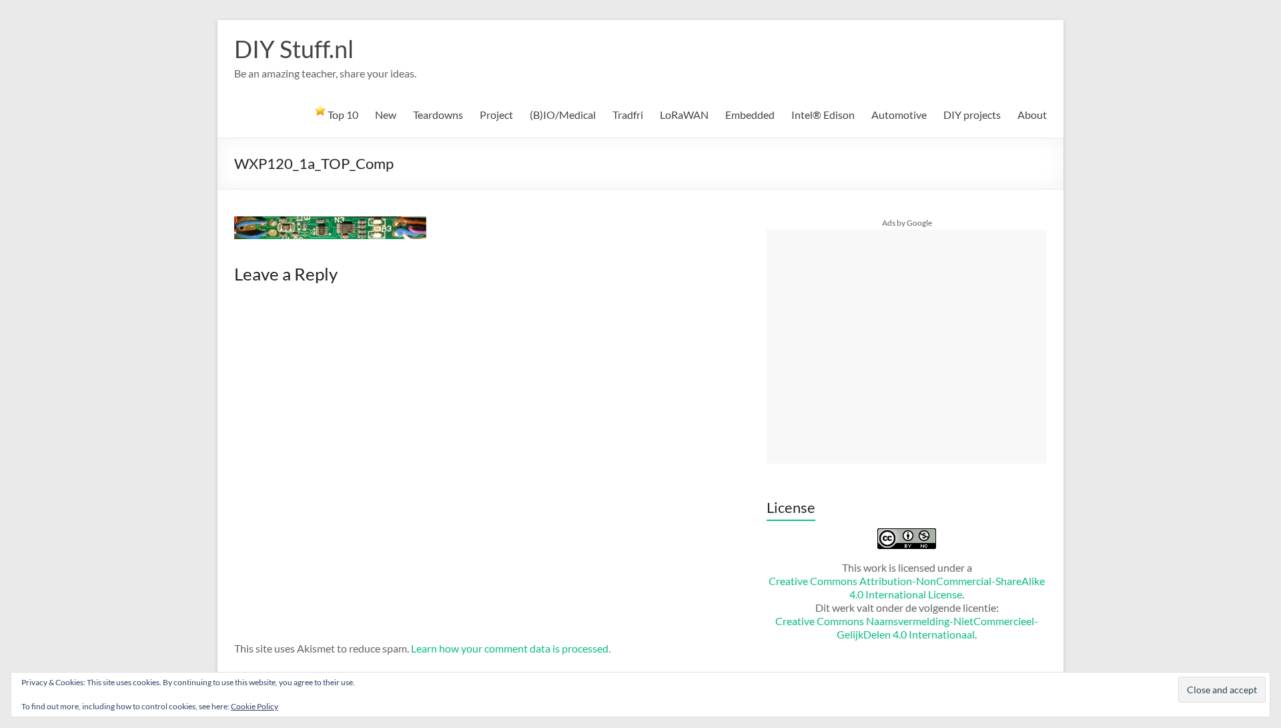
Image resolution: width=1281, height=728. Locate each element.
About (1032, 114)
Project (496, 114)
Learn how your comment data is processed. (510, 648)
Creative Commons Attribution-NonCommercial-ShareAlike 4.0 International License (907, 587)
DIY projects (972, 114)
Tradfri (627, 114)
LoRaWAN (684, 114)
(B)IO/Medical (563, 114)
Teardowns (438, 114)
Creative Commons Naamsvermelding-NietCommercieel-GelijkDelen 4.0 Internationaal (906, 627)
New (385, 114)
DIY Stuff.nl (294, 48)
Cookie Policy (254, 706)
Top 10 (342, 114)
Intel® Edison (823, 114)
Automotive (899, 114)
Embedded (750, 114)
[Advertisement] (907, 347)
